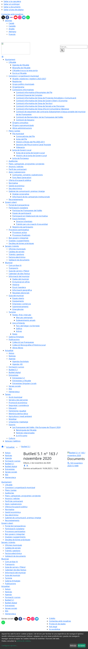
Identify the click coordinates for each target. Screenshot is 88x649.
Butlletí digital (11, 466)
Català (11, 23)
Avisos (8, 452)
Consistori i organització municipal (20, 487)
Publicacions (10, 583)
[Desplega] (17, 447)
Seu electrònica (11, 515)
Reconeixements (12, 520)
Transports (10, 564)
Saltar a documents (12, 7)
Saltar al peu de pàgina (13, 9)
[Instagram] (20, 17)
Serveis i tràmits (8, 542)
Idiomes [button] (8, 20)
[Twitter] (3, 17)
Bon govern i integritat (15, 534)
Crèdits (52, 618)
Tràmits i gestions (12, 550)
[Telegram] (24, 17)
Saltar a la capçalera (12, 1)
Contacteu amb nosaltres (12, 14)
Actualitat (10, 447)
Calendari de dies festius (15, 570)
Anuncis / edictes (12, 498)
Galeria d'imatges (12, 581)
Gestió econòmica (13, 512)
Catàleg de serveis (13, 548)
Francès (12, 34)
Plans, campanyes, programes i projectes (23, 495)
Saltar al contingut (12, 4)
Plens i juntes (10, 490)
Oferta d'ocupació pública (16, 506)
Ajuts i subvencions (13, 504)
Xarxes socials (11, 472)
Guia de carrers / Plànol (15, 567)
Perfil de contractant (14, 501)
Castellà (12, 26)
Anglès (12, 29)
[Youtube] (16, 17)
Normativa (9, 509)
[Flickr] (12, 17)
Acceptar (81, 645)
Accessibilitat (54, 629)
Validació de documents (15, 556)
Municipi (5, 559)
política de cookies (23, 641)
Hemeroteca (10, 477)
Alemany (12, 31)
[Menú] (2, 56)
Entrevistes (10, 469)
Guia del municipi (12, 575)
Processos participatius (15, 531)
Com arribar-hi (11, 561)
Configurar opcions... (10, 645)
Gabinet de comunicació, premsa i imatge (23, 517)
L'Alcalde (8, 484)
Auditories (9, 493)
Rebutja (73, 645)
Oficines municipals (13, 545)
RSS (6, 474)
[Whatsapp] (28, 17)
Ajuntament (6, 482)
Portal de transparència (15, 526)
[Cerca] (62, 50)
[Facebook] (8, 17)
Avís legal (53, 626)
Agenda (8, 458)
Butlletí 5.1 (25, 446)
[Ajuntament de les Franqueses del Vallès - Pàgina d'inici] (15, 48)
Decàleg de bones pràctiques (17, 539)
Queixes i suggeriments (15, 537)
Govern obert (7, 523)
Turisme (8, 578)
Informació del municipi (15, 572)
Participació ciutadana (14, 528)
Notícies (8, 455)
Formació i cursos (12, 461)
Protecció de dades (57, 624)
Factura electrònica (13, 553)
